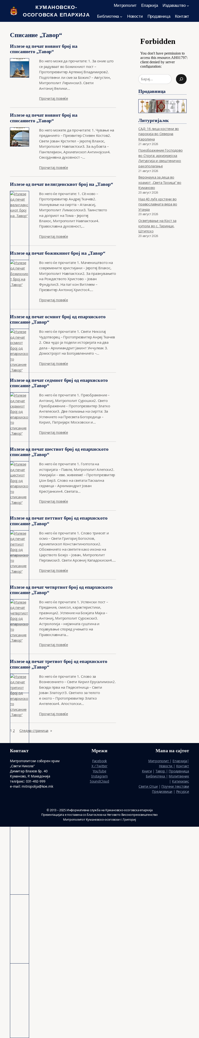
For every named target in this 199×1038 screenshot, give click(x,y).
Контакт (182, 766)
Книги (147, 771)
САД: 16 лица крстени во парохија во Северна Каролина (158, 133)
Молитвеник (179, 776)
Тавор (161, 771)
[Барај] (181, 79)
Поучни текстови (175, 786)
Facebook (99, 761)
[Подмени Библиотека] (121, 16)
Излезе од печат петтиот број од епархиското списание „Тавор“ (59, 520)
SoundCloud (99, 781)
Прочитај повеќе (53, 98)
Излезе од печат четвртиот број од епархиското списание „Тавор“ (61, 589)
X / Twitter (99, 766)
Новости (166, 766)
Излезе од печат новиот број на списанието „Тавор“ (43, 48)
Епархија (180, 761)
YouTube (99, 771)
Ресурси (182, 791)
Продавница (179, 771)
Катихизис (180, 781)
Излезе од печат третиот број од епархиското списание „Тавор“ (58, 664)
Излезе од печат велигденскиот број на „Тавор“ (61, 184)
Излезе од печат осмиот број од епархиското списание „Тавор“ (58, 319)
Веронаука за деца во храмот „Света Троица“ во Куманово (159, 182)
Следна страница (35, 730)
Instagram (99, 776)
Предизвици (162, 791)
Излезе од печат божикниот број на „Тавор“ (57, 253)
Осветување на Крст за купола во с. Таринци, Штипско (157, 225)
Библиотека (156, 776)
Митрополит (159, 761)
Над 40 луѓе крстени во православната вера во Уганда (157, 204)
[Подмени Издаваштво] (188, 5)
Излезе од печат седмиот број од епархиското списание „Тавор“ (59, 382)
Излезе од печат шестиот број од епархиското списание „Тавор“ (59, 451)
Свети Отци (148, 786)
